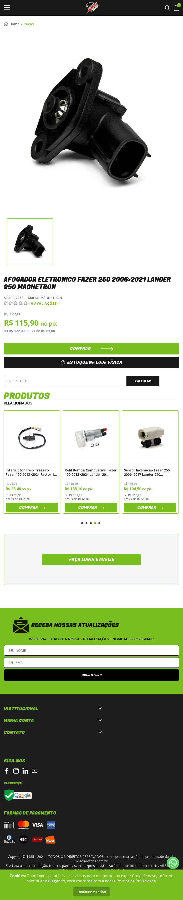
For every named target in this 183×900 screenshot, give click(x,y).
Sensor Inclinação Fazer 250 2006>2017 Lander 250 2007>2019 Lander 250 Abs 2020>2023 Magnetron (88, 472)
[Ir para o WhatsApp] (173, 863)
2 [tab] (86, 523)
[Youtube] (34, 771)
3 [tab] (91, 523)
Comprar (28, 508)
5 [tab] (99, 523)
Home (14, 24)
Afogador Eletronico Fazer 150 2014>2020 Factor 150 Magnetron (149, 472)
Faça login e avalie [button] (91, 559)
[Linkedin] (25, 771)
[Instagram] (16, 771)
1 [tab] (82, 523)
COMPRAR (80, 349)
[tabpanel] (32, 462)
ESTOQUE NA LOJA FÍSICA (94, 362)
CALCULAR (143, 381)
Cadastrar (91, 675)
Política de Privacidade (136, 881)
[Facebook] (7, 771)
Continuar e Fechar (91, 892)
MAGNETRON (45, 297)
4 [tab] (95, 523)
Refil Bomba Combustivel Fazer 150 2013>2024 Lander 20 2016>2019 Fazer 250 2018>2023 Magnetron (32, 472)
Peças (29, 24)
